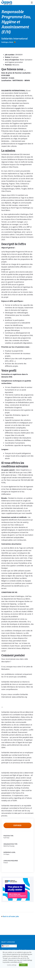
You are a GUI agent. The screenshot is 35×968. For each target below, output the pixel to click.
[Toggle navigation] (31, 2)
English (6, 946)
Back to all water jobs (11, 916)
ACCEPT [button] (23, 965)
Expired (17, 825)
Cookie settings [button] (11, 965)
